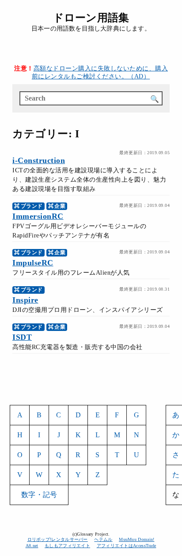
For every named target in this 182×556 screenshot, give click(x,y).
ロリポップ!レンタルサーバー (57, 539)
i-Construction (38, 160)
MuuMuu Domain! (136, 539)
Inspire (25, 299)
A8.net (32, 545)
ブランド (32, 206)
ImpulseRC (32, 262)
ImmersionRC (38, 216)
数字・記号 (39, 494)
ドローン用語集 (91, 17)
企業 (59, 206)
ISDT (22, 337)
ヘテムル (103, 539)
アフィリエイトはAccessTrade (126, 545)
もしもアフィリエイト (67, 545)
